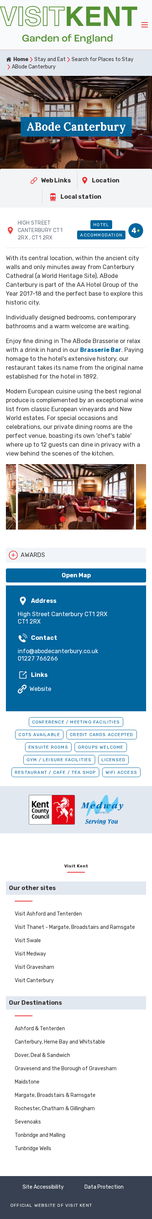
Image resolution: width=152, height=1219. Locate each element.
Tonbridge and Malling (40, 1135)
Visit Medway (30, 954)
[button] (63, 519)
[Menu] (144, 25)
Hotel (101, 224)
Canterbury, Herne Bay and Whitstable (60, 1042)
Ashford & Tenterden (40, 1028)
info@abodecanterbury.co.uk (58, 651)
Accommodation (101, 235)
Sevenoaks (28, 1122)
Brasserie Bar (100, 349)
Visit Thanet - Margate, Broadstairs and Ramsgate (75, 927)
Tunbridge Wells (33, 1148)
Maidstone (27, 1082)
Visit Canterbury (34, 980)
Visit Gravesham (34, 967)
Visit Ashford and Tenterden (48, 914)
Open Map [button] (76, 575)
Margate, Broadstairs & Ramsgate (55, 1095)
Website (40, 688)
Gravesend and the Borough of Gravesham (66, 1068)
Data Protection (104, 1187)
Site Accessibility (43, 1187)
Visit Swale (28, 940)
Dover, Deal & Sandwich (42, 1055)
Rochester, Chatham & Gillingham (55, 1108)
